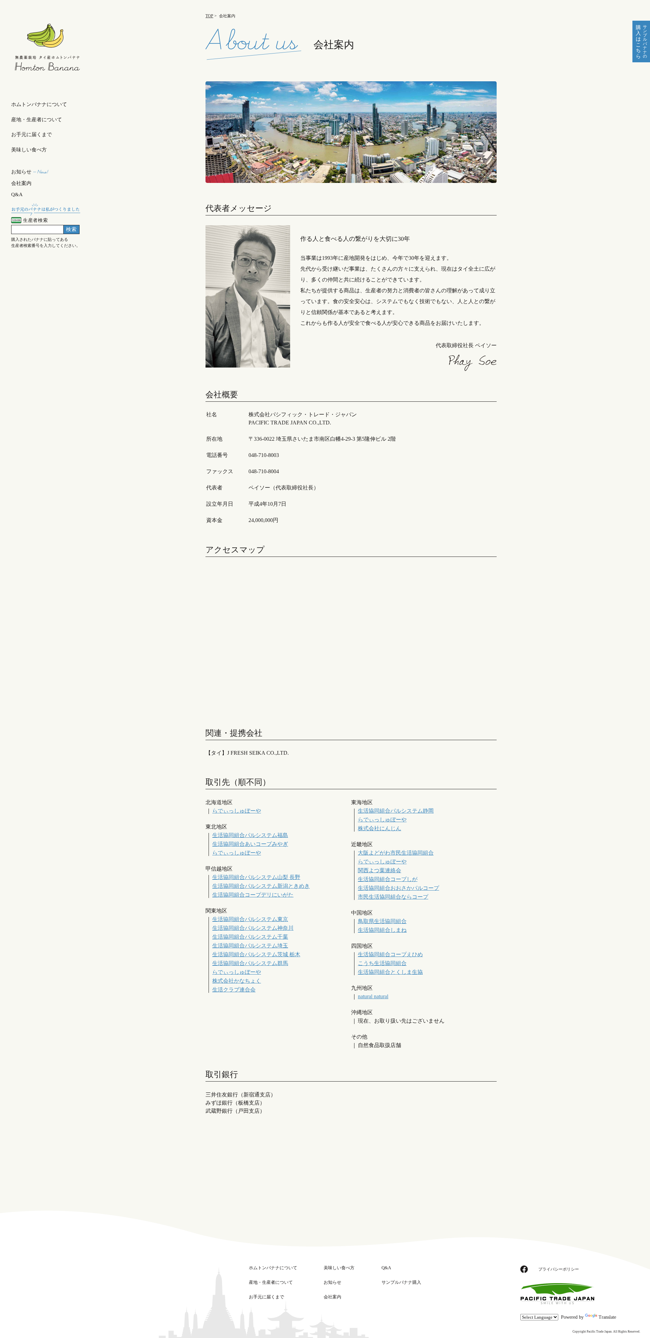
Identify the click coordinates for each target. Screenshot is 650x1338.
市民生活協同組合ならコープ (393, 897)
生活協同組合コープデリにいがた (253, 895)
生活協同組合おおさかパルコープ (398, 888)
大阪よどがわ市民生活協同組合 (396, 853)
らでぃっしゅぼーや (236, 811)
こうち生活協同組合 (382, 963)
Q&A (17, 194)
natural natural (373, 996)
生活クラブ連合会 (234, 989)
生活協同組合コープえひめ (390, 954)
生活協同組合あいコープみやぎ (250, 844)
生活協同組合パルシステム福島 (250, 835)
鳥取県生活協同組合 (382, 921)
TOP (209, 16)
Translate (607, 1317)
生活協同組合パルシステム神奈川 (253, 928)
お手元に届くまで (31, 134)
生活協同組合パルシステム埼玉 (250, 945)
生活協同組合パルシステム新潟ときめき (261, 886)
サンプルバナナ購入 (401, 1282)
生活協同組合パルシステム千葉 (250, 937)
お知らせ (21, 171)
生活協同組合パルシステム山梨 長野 (256, 877)
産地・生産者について (36, 119)
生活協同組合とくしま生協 (390, 972)
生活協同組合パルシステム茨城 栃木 (256, 954)
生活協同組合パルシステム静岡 (396, 811)
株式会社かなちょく (236, 981)
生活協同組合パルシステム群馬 (250, 963)
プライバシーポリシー (558, 1269)
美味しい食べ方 (29, 149)
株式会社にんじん (379, 828)
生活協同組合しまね (382, 930)
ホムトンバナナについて (39, 104)
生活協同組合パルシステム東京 (250, 919)
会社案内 (21, 183)
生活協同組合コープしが (387, 879)
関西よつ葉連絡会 (379, 870)
